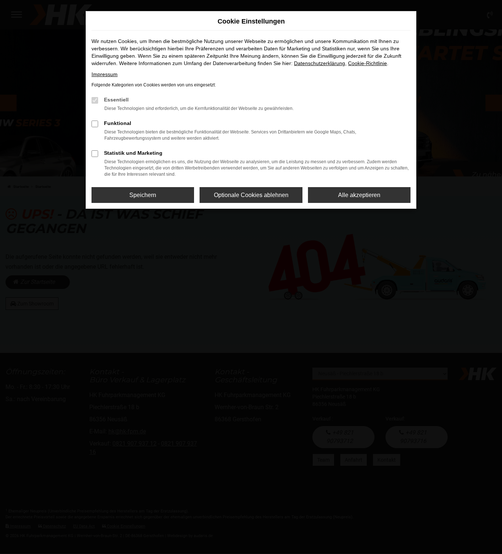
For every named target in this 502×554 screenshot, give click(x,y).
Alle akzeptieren (359, 195)
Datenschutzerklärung (319, 63)
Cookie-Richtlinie (367, 63)
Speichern (142, 195)
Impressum (105, 74)
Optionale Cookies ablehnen (251, 195)
